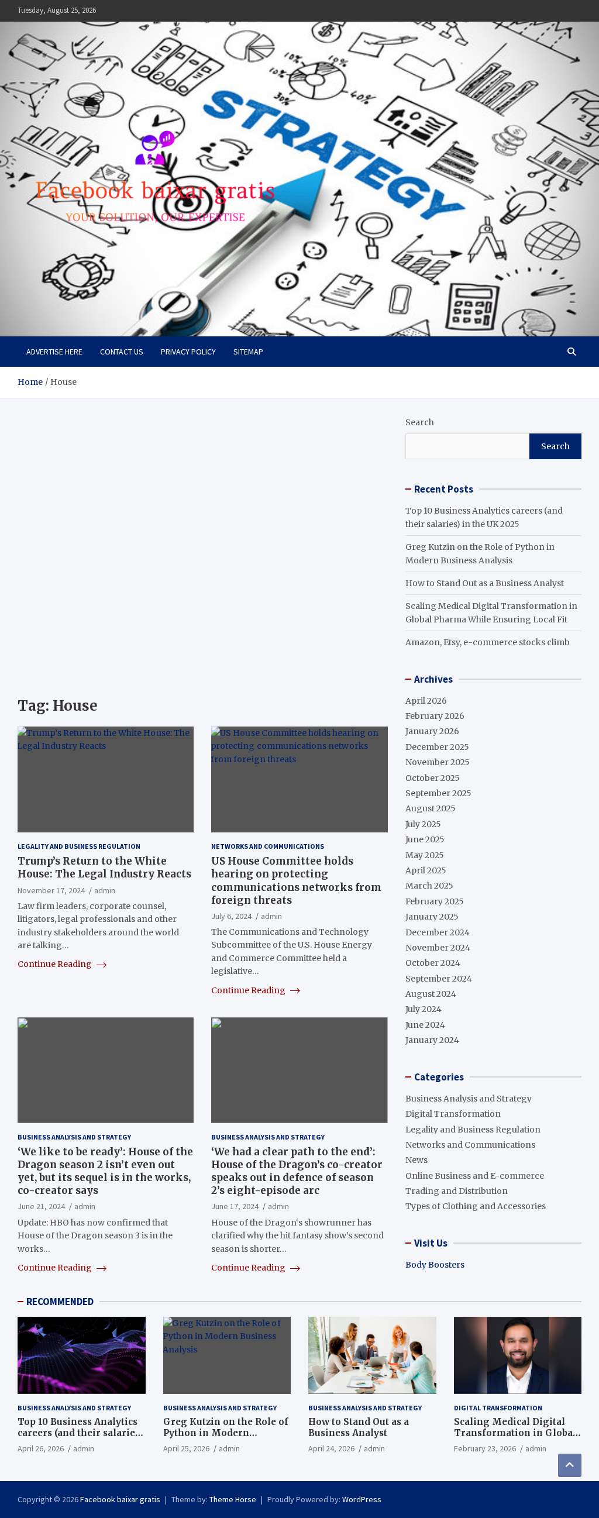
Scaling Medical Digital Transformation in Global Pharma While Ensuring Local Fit (515, 1439)
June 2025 (425, 839)
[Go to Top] (569, 1465)
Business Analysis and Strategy (74, 1137)
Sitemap (248, 351)
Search (419, 422)
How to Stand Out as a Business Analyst (484, 583)
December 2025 (437, 747)
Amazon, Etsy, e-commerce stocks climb (487, 642)
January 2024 (432, 1040)
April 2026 (426, 701)
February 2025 (434, 901)
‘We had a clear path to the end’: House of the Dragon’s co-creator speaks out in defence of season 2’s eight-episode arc (297, 1171)
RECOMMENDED (60, 1301)
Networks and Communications (267, 846)
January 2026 (432, 731)
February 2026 (434, 716)
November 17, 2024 (51, 890)
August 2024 (430, 994)
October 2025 (432, 778)
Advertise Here (54, 351)
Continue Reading (56, 964)
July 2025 (423, 824)
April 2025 (425, 870)
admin (104, 890)
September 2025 (438, 793)
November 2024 (437, 947)
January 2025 (432, 916)
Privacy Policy (188, 351)
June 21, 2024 (41, 1206)
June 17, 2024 (235, 1206)
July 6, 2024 (231, 916)
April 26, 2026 (41, 1448)
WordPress (361, 1499)
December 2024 (437, 932)
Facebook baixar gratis (120, 1499)
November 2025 (437, 762)
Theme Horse (232, 1499)
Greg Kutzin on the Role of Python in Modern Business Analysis (225, 1433)
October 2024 (432, 963)
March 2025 (429, 885)
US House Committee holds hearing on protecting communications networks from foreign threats (296, 880)
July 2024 (423, 1009)
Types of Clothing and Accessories (475, 1206)
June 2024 (425, 1025)
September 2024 (438, 978)
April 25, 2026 (186, 1448)
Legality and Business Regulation (79, 846)
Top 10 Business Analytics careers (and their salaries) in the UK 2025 (80, 1433)
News (416, 1160)
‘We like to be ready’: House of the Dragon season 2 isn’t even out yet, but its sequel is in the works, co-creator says (105, 1171)
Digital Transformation (453, 1114)
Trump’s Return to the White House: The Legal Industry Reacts (104, 867)
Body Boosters (434, 1264)
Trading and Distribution (456, 1191)
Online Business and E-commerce (474, 1176)
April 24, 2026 (331, 1448)
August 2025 (430, 808)
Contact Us (121, 351)
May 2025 (424, 855)
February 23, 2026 (485, 1448)
